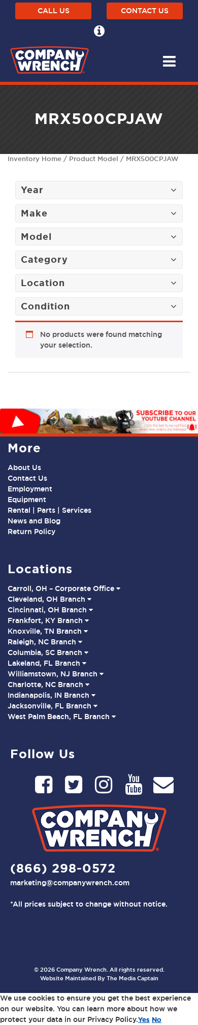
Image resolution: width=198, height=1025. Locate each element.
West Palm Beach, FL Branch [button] (60, 716)
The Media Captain (132, 978)
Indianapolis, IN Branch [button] (49, 695)
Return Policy (31, 531)
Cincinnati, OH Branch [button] (48, 610)
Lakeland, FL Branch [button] (45, 663)
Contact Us (145, 11)
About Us (24, 467)
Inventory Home (34, 158)
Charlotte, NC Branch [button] (46, 684)
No (156, 1019)
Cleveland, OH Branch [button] (47, 599)
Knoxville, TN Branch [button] (46, 631)
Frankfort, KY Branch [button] (46, 620)
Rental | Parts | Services (49, 510)
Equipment (27, 499)
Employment (30, 489)
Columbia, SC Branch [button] (46, 652)
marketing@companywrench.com (69, 883)
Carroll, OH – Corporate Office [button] (62, 588)
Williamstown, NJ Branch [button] (54, 674)
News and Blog (34, 521)
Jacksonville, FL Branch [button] (50, 706)
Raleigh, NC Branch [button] (43, 642)
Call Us (54, 11)
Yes (144, 1019)
